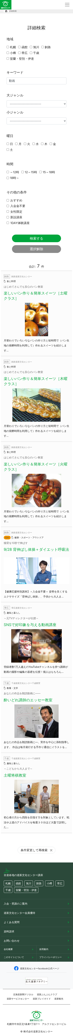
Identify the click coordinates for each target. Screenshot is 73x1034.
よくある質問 (11, 922)
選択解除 (36, 249)
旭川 (36, 47)
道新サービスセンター (18, 998)
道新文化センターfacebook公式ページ (39, 968)
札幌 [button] (8, 883)
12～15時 (31, 172)
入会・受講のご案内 (15, 903)
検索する (36, 238)
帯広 (25, 53)
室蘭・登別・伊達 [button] (26, 890)
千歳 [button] (8, 890)
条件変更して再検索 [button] (34, 850)
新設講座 (16, 217)
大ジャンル (15, 95)
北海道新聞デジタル (23, 994)
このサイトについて (14, 957)
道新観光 (58, 998)
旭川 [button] (28, 883)
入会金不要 (17, 206)
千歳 (36, 53)
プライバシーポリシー (50, 957)
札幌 (13, 47)
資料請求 (9, 931)
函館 (25, 47)
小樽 (13, 53)
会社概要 (8, 949)
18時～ (14, 178)
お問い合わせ (11, 940)
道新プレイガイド (42, 998)
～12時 (14, 172)
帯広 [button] (59, 883)
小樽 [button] (49, 883)
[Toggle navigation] (67, 5)
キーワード (15, 72)
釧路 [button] (39, 883)
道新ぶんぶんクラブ (47, 994)
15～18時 (49, 172)
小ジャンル (15, 112)
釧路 (48, 47)
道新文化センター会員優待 (19, 912)
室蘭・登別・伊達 (22, 58)
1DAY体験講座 (20, 223)
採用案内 (43, 949)
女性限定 (16, 211)
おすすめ (16, 200)
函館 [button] (18, 883)
